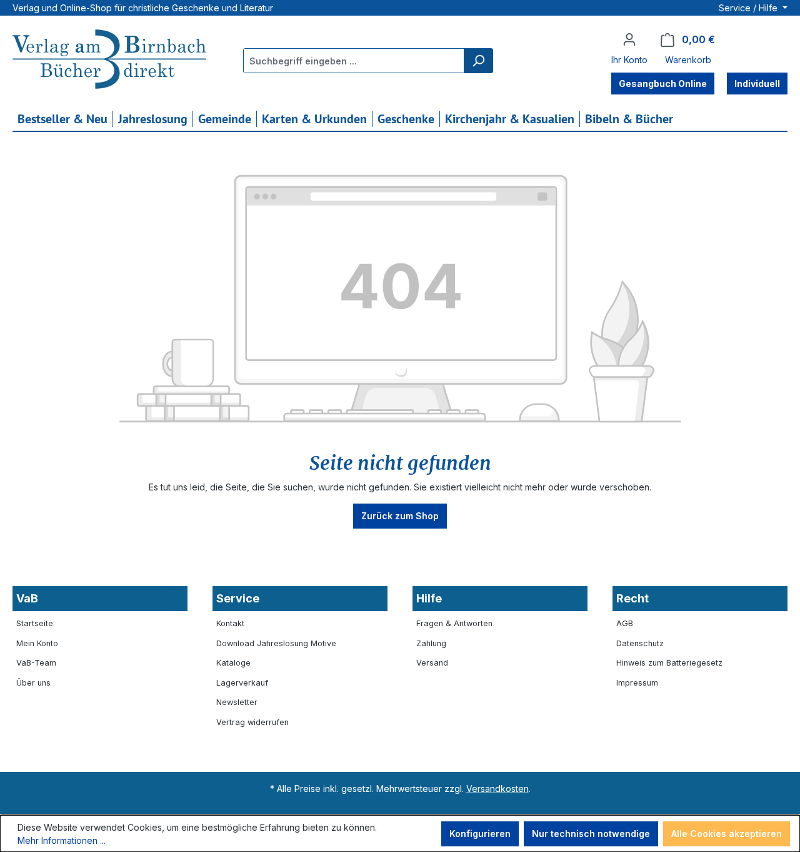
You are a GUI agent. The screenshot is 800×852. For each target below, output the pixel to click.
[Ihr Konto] (629, 39)
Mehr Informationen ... (62, 840)
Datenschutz (640, 643)
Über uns (33, 682)
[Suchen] (478, 61)
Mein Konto (37, 643)
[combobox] (354, 61)
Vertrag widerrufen (252, 722)
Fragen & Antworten (454, 623)
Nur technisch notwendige (591, 833)
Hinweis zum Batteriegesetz (669, 662)
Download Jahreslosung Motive (276, 643)
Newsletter (237, 702)
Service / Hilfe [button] (749, 8)
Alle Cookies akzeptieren (726, 833)
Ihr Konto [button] (629, 59)
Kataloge (233, 662)
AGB (624, 623)
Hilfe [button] (429, 598)
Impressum (637, 682)
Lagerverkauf (242, 682)
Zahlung (431, 643)
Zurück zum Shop (400, 515)
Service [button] (237, 598)
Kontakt (230, 623)
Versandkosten (497, 788)
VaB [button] (27, 598)
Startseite (34, 623)
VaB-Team (36, 662)
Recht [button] (632, 598)
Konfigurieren (480, 833)
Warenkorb (688, 59)
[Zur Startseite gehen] (109, 60)
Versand (432, 662)
